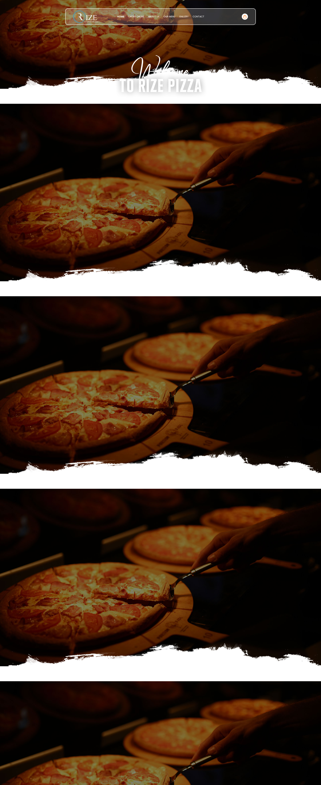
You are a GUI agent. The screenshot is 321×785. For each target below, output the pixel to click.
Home (120, 16)
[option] (160, 392)
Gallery (184, 16)
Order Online (136, 16)
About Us (153, 16)
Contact (198, 16)
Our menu (169, 16)
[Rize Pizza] (85, 16)
